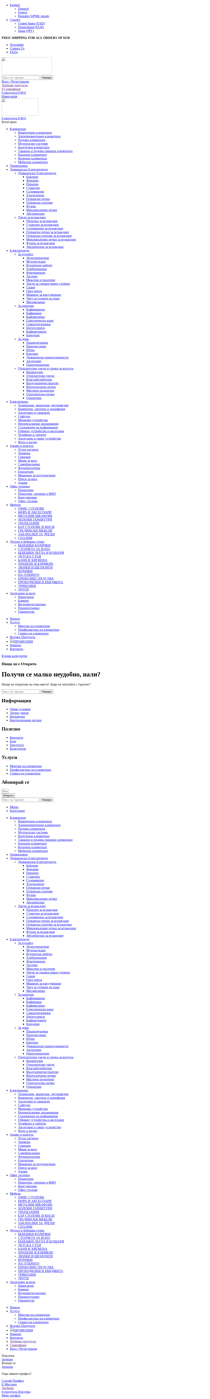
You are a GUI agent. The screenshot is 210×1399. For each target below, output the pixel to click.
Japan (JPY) (26, 31)
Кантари (32, 353)
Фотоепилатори (29, 468)
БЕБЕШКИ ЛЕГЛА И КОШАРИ (41, 552)
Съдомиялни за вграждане (44, 228)
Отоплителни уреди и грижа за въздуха (45, 368)
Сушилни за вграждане (42, 224)
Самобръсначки (29, 464)
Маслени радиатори (40, 390)
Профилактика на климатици (38, 629)
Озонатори (33, 398)
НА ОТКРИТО (28, 575)
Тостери (32, 276)
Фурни (31, 206)
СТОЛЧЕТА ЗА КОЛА (34, 549)
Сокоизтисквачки (38, 324)
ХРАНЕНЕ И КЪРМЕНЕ (35, 563)
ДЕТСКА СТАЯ (29, 556)
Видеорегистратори (32, 604)
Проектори (25, 490)
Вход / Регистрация (23, 1348)
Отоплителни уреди (40, 376)
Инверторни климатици (35, 132)
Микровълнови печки (41, 210)
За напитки (26, 306)
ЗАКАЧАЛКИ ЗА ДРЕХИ (36, 534)
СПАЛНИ (25, 538)
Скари (30, 287)
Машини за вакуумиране (43, 294)
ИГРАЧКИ (25, 571)
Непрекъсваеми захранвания (38, 423)
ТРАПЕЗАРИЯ (28, 523)
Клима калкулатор (14, 656)
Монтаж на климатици (34, 626)
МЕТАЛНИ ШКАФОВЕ (35, 516)
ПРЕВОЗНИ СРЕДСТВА (36, 578)
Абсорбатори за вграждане (45, 247)
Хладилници (35, 195)
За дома (23, 339)
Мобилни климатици (33, 162)
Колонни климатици (32, 158)
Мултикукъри (36, 261)
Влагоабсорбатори (39, 379)
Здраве (22, 482)
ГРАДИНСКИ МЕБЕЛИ (35, 530)
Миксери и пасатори (40, 280)
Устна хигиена (28, 449)
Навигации (26, 597)
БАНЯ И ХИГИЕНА (32, 560)
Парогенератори (37, 364)
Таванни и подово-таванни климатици (45, 151)
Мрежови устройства (33, 420)
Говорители (26, 611)
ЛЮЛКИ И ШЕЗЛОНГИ (35, 567)
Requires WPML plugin (33, 16)
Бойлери (32, 177)
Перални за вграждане (42, 221)
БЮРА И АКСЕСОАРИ (34, 512)
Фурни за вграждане (40, 243)
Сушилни (33, 188)
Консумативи (27, 497)
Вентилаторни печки (41, 387)
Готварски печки (38, 199)
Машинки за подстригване (37, 475)
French (22, 12)
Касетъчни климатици (33, 147)
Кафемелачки (35, 317)
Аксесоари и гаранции (34, 412)
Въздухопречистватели (42, 383)
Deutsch (23, 8)
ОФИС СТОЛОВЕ (31, 508)
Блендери (33, 335)
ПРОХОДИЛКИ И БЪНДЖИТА (40, 582)
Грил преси (34, 291)
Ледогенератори (37, 258)
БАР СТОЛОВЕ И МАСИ (36, 527)
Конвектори (34, 372)
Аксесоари (33, 361)
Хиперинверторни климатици (39, 136)
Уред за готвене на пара (42, 298)
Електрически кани (40, 320)
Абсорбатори (35, 213)
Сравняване (18, 1345)
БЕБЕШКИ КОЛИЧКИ (34, 545)
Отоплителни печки (40, 394)
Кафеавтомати (36, 331)
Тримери (24, 453)
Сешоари (24, 457)
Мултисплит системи (33, 143)
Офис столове (28, 501)
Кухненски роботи (39, 265)
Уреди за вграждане (32, 217)
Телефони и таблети (32, 435)
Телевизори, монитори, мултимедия (43, 405)
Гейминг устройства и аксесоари (41, 431)
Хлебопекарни (36, 269)
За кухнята (25, 254)
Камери (23, 600)
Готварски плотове (39, 202)
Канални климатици (32, 154)
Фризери (32, 180)
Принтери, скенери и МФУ (37, 493)
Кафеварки (34, 313)
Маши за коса (27, 460)
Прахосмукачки (37, 342)
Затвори (7, 1359)
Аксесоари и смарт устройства (39, 438)
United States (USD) (31, 23)
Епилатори (25, 471)
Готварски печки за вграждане (47, 232)
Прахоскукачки (28, 608)
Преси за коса (27, 479)
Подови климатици (31, 140)
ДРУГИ (23, 589)
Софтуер (24, 416)
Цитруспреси (35, 328)
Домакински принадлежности (47, 357)
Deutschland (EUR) (31, 27)
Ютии (30, 350)
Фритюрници (35, 272)
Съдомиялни (35, 191)
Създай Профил (13, 1380)
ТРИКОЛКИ (27, 586)
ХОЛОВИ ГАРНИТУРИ (35, 519)
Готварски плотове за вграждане (49, 236)
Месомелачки (35, 302)
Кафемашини (35, 309)
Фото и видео (27, 442)
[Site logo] (27, 73)
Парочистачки (36, 346)
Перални (32, 184)
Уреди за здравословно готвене (48, 283)
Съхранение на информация (38, 427)
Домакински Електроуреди (37, 173)
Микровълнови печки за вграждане (51, 239)
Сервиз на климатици (33, 633)
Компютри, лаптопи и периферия (41, 409)
